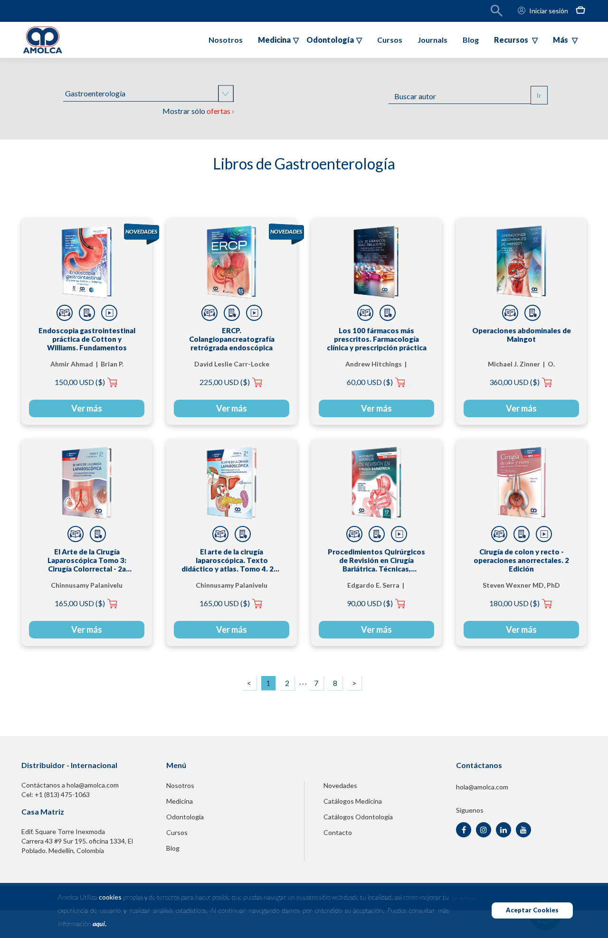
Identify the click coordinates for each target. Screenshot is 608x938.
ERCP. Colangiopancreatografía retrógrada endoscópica (232, 339)
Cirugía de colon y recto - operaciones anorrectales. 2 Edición (521, 560)
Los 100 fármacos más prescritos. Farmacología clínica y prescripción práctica (377, 339)
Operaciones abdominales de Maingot (521, 334)
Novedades (340, 785)
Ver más (86, 408)
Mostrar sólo (198, 110)
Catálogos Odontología (358, 817)
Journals (432, 39)
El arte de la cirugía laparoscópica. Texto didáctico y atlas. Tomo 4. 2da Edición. (231, 560)
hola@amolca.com (482, 787)
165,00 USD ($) (80, 603)
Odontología (185, 817)
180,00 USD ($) (514, 603)
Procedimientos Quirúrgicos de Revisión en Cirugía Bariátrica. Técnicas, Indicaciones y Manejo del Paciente (376, 560)
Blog (471, 39)
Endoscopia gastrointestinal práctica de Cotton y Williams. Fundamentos (86, 339)
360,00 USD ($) (514, 381)
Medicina (179, 801)
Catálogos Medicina (352, 801)
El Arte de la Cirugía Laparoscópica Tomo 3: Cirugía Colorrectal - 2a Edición (87, 560)
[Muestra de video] (109, 313)
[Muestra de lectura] (65, 313)
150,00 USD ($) (80, 381)
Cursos (389, 39)
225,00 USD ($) (225, 381)
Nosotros (226, 39)
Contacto (337, 832)
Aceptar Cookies (532, 910)
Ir (539, 95)
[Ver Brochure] (87, 313)
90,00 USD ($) (370, 603)
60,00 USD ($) (370, 381)
